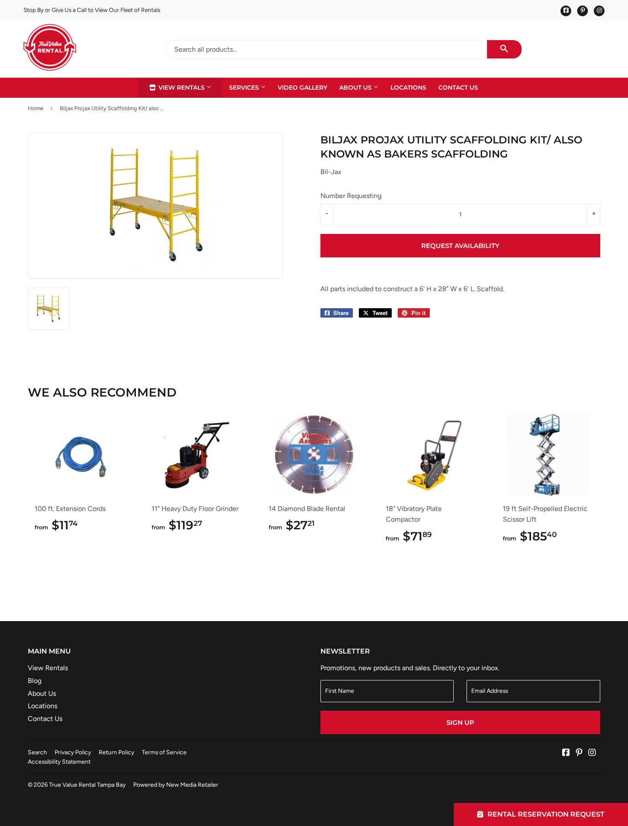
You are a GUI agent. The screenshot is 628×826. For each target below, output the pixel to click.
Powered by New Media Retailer (175, 784)
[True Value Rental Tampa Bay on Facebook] (566, 753)
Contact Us (458, 87)
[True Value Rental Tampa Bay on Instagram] (592, 753)
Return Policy (116, 752)
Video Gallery (302, 87)
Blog (34, 681)
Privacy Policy (73, 752)
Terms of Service (164, 752)
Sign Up (460, 722)
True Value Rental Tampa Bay (87, 784)
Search (37, 752)
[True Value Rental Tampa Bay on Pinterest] (579, 753)
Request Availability (460, 246)
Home (35, 108)
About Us (356, 87)
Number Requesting (350, 196)
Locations (408, 87)
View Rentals (181, 87)
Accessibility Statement (59, 761)
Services (245, 87)
